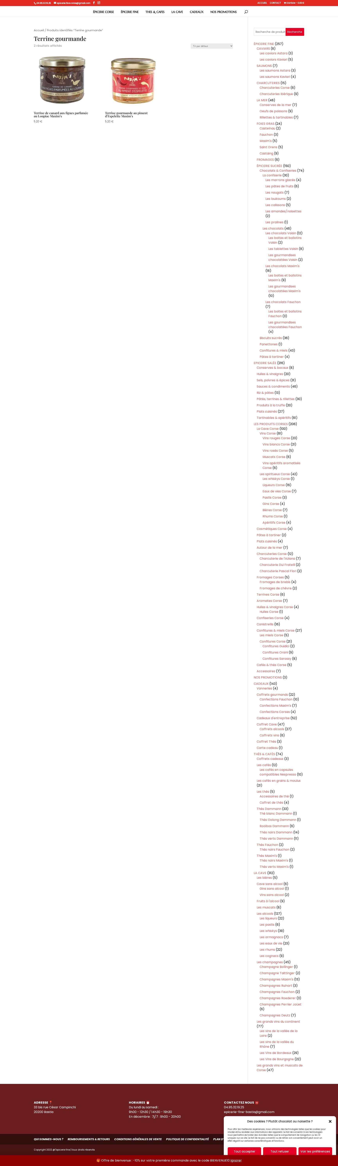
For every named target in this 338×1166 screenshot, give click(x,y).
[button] (330, 1121)
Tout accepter (244, 1152)
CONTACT (275, 3)
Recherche (294, 32)
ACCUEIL (262, 3)
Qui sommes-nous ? (48, 1139)
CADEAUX (196, 12)
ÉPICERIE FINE (129, 12)
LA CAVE (177, 12)
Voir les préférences (315, 1152)
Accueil (39, 30)
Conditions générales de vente (138, 1139)
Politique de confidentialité (187, 1139)
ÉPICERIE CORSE (103, 12)
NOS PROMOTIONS (223, 12)
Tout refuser (280, 1152)
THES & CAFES (155, 12)
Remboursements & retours (89, 1139)
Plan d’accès (223, 1139)
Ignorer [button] (236, 1160)
